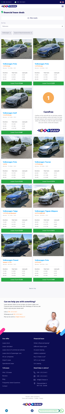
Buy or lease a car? (40, 356)
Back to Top (32, 288)
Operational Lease (8, 363)
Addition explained (39, 353)
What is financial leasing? (41, 343)
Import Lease (6, 360)
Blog (3, 379)
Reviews (5, 376)
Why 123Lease (7, 372)
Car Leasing (37, 363)
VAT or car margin (39, 360)
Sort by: (3, 23)
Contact (4, 386)
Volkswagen (5, 32)
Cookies (36, 398)
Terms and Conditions (27, 398)
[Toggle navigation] (62, 6)
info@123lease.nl (20, 317)
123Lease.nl (36, 396)
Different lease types (40, 346)
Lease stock (6, 343)
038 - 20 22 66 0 (7, 2)
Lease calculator (7, 346)
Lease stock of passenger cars (11, 353)
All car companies (8, 356)
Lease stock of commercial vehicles (13, 350)
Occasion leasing (39, 350)
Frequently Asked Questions (11, 382)
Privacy (41, 398)
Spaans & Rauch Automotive (22, 32)
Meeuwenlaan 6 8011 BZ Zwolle (42, 384)
